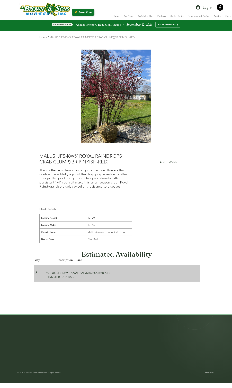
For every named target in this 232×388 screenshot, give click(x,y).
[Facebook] (220, 7)
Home (43, 37)
